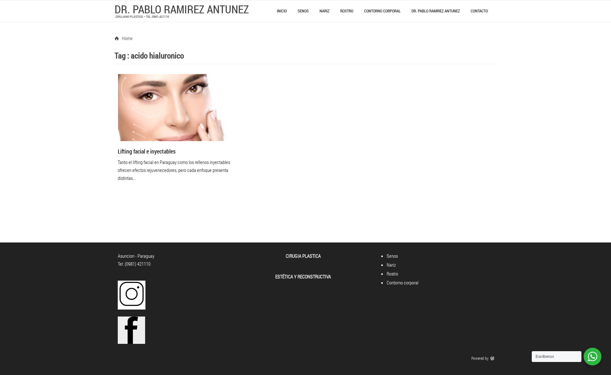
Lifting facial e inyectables (147, 151)
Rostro (346, 11)
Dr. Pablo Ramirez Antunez (435, 11)
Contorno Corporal (382, 11)
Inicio (282, 11)
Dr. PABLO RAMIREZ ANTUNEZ (182, 9)
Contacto (479, 11)
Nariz (324, 11)
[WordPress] (492, 358)
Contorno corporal (402, 282)
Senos (303, 11)
